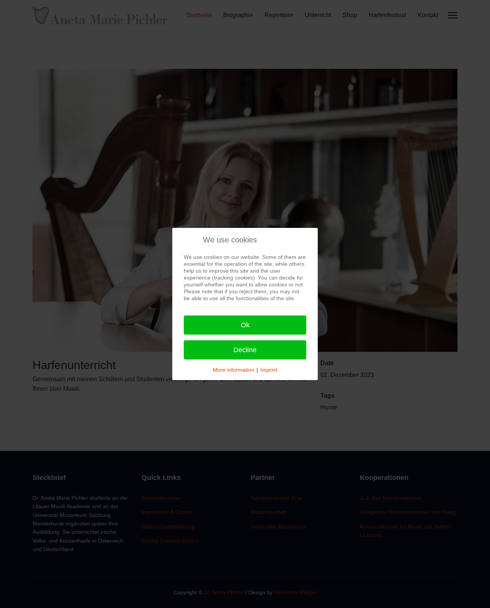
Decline (245, 350)
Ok (245, 325)
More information (233, 370)
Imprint (268, 370)
